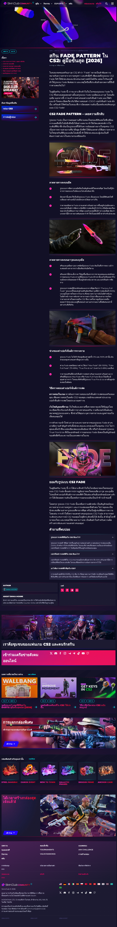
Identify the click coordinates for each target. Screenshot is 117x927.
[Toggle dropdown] (41, 3)
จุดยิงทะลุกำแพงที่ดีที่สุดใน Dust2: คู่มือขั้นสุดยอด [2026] (17, 706)
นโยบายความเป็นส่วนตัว (47, 865)
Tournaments (47, 850)
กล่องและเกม (89, 3)
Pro (3, 877)
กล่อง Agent (63, 918)
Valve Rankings (47, 854)
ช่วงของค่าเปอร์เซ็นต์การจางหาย (12, 68)
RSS (3, 869)
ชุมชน (50, 50)
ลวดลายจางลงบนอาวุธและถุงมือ (12, 66)
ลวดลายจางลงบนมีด (8, 64)
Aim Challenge (85, 850)
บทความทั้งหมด (32, 674)
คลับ (70, 3)
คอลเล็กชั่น (44, 846)
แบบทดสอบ (82, 846)
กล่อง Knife (5, 918)
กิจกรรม (4, 854)
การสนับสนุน (5, 865)
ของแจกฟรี (6, 850)
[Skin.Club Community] (19, 3)
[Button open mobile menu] (112, 3)
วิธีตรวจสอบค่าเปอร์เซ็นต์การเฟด (12, 71)
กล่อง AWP (33, 918)
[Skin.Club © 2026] (17, 884)
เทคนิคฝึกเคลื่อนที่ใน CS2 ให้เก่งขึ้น (56, 706)
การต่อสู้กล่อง (9, 117)
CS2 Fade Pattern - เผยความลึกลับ (14, 61)
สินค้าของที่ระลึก (83, 874)
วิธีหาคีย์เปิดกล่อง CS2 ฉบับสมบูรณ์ (92, 706)
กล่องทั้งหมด (32, 759)
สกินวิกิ (98, 3)
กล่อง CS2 (8, 109)
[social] (60, 892)
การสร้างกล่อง (83, 854)
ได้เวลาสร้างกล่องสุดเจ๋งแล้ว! (19, 799)
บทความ (5, 51)
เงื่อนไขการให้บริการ (84, 865)
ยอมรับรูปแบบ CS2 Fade (10, 73)
